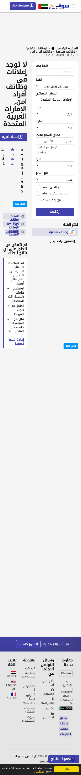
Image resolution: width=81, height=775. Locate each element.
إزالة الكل (12, 232)
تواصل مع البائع (48, 147)
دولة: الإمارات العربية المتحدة (14, 224)
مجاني (43, 152)
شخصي (12, 156)
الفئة (39, 79)
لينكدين (48, 716)
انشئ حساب (28, 644)
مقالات (64, 729)
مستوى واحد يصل (61, 241)
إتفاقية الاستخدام (28, 675)
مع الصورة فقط (51, 187)
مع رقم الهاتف (51, 200)
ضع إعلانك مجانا (21, 5)
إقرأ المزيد (39, 771)
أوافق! (66, 768)
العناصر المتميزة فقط (55, 193)
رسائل (63, 718)
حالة (38, 107)
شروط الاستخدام (28, 718)
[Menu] (73, 6)
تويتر (47, 708)
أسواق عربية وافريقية (29, 698)
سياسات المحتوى (29, 709)
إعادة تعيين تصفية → (16, 342)
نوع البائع (42, 173)
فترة (38, 159)
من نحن (30, 668)
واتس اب (48, 683)
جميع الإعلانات (22, 170)
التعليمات (65, 734)
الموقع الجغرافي (46, 93)
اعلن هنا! (71, 346)
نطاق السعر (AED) (48, 135)
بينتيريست (47, 702)
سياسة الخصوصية (29, 686)
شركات (64, 723)
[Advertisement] (52, 273)
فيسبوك (48, 693)
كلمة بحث (42, 66)
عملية (39, 121)
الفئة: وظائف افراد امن (13, 216)
